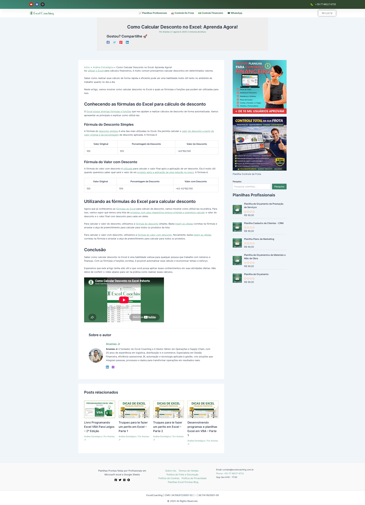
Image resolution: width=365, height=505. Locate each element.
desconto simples (108, 131)
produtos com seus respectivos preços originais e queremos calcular (167, 212)
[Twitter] (114, 42)
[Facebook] (108, 42)
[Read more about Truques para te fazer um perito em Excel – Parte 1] (134, 409)
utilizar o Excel (96, 70)
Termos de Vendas (188, 470)
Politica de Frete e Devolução (182, 474)
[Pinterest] (120, 42)
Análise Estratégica (93, 436)
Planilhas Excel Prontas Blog (183, 482)
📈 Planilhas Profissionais (153, 13)
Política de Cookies (168, 478)
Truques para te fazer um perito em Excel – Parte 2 (167, 427)
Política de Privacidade (194, 478)
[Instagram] (113, 367)
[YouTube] (128, 480)
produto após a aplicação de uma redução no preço (165, 172)
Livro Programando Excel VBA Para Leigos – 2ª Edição (99, 427)
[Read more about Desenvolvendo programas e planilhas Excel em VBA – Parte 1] (202, 409)
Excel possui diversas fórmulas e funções (109, 111)
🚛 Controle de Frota (182, 13)
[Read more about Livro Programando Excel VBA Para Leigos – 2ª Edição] (99, 409)
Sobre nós (170, 470)
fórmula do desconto (147, 223)
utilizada (127, 168)
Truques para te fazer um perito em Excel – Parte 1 (133, 427)
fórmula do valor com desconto (155, 234)
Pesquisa (237, 181)
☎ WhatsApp (234, 13)
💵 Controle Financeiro (210, 13)
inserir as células (184, 223)
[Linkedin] (127, 42)
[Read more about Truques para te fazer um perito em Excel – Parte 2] (168, 409)
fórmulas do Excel (126, 208)
